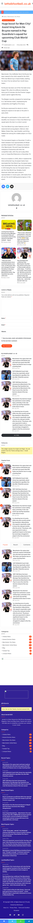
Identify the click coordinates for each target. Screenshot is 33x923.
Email (3, 325)
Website (3, 331)
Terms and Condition (24, 907)
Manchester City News (13, 16)
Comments (26, 545)
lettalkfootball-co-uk (9, 44)
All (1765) (16, 435)
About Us (6, 907)
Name (3, 318)
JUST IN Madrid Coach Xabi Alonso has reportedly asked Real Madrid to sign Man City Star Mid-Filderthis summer (20, 374)
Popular (5, 545)
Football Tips (6, 650)
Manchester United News (9, 645)
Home (5, 16)
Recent (15, 545)
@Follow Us (5, 703)
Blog (3, 648)
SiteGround (19, 904)
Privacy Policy (13, 907)
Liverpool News (6, 653)
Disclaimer (16, 910)
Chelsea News (6, 636)
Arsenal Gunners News (8, 639)
